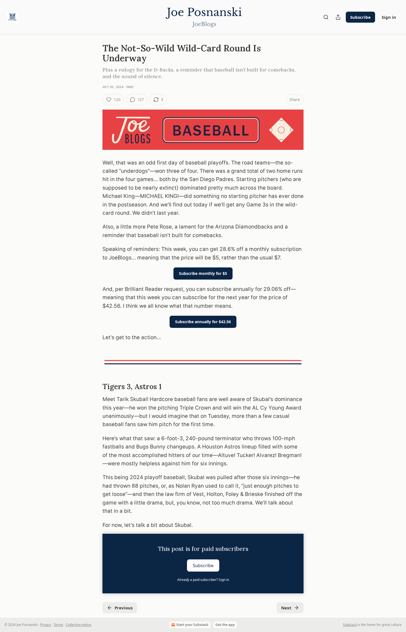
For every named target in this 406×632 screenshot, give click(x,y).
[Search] (325, 17)
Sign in (389, 17)
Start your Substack (192, 624)
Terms (58, 624)
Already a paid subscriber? (203, 579)
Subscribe (360, 17)
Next (286, 607)
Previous (124, 607)
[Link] (94, 386)
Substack (350, 624)
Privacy (45, 624)
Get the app (225, 624)
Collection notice (78, 624)
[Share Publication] (338, 17)
